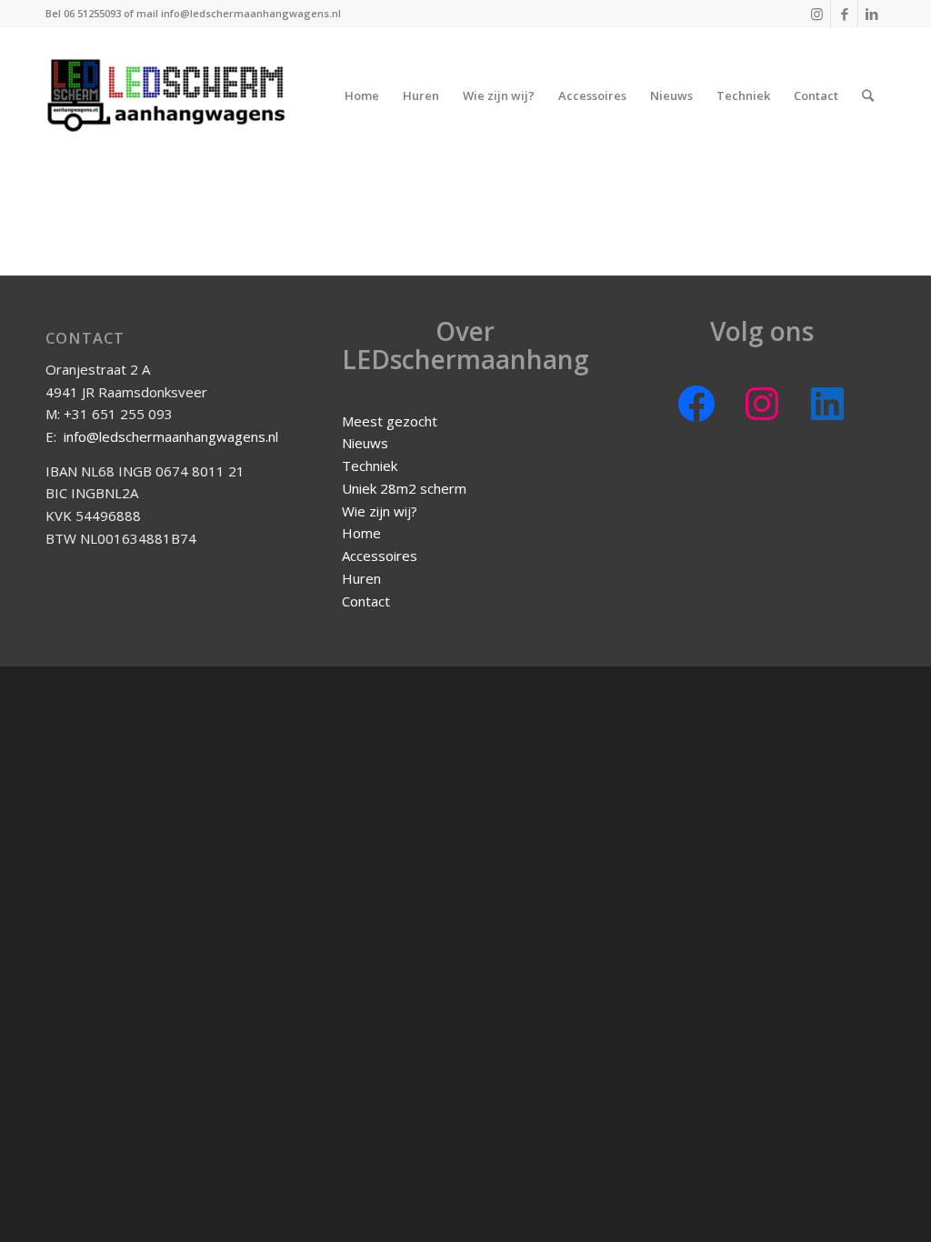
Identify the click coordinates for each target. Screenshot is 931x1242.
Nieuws (365, 443)
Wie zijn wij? (379, 511)
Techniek (369, 465)
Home (361, 533)
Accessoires (379, 555)
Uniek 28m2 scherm (404, 488)
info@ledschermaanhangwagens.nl (171, 436)
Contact (366, 601)
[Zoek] (868, 95)
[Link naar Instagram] (817, 13)
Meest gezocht (389, 421)
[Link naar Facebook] (844, 13)
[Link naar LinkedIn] (872, 13)
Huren (361, 578)
